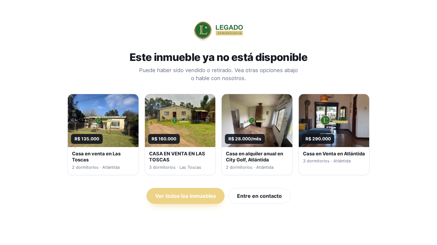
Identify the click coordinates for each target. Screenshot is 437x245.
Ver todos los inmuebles (185, 196)
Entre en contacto (259, 196)
